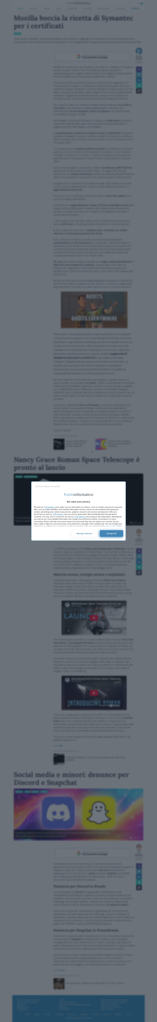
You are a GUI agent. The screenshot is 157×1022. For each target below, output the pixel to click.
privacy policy (110, 526)
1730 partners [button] (49, 507)
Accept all (112, 533)
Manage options (84, 533)
